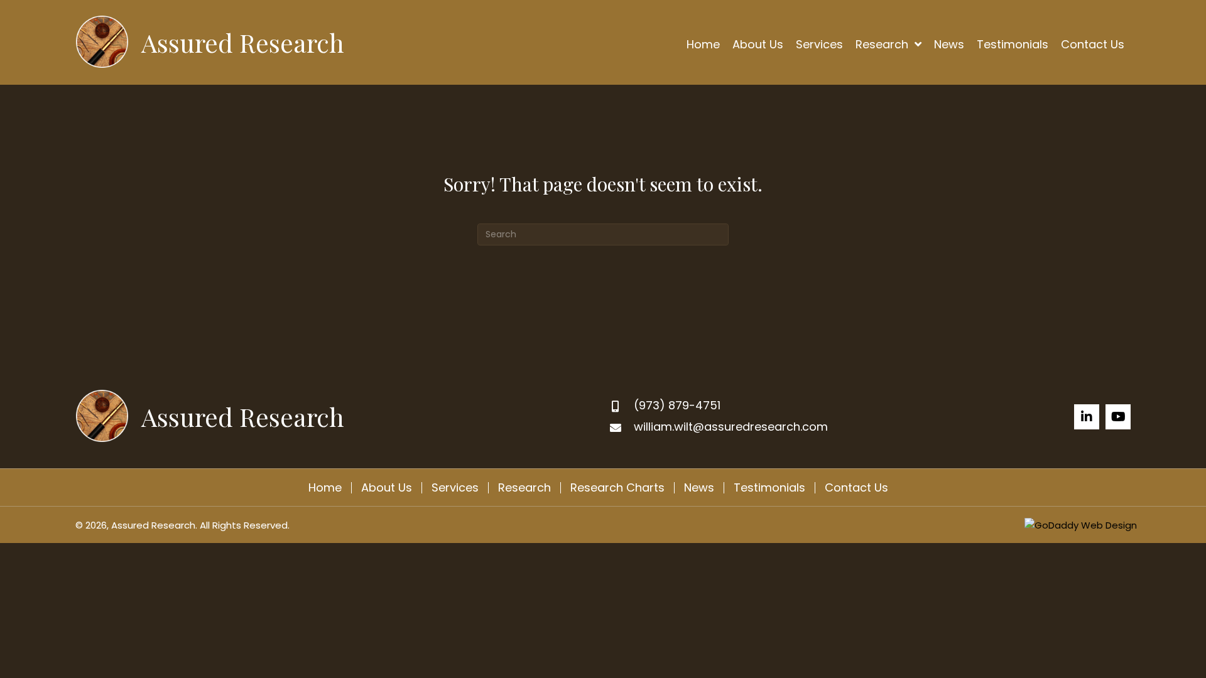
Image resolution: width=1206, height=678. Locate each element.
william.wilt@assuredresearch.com (731, 426)
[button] (1086, 416)
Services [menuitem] (455, 487)
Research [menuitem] (524, 487)
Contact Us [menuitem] (856, 487)
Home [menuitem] (325, 487)
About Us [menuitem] (386, 487)
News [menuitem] (699, 487)
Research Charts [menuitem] (617, 487)
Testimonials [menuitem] (769, 487)
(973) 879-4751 (677, 405)
